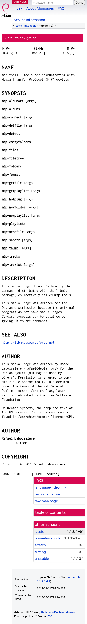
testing (40, 552)
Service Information (29, 20)
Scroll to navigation (21, 38)
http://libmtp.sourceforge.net (28, 342)
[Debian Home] (5, 9)
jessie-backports (48, 538)
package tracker (47, 494)
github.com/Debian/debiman (57, 612)
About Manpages (40, 8)
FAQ (61, 8)
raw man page (46, 501)
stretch (40, 545)
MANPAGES (20, 1)
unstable (42, 558)
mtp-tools (30, 25)
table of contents (50, 512)
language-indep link (50, 487)
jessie (18, 25)
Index (18, 8)
